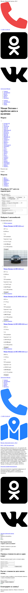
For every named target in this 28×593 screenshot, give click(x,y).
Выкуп (5, 96)
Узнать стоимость (5, 549)
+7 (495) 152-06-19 (5, 29)
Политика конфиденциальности (9, 466)
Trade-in (6, 95)
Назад (2, 582)
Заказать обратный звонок (7, 533)
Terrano (5, 104)
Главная (6, 91)
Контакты (6, 98)
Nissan (5, 103)
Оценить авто (18, 566)
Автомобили (7, 92)
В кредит (6, 249)
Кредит (5, 94)
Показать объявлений (7, 213)
